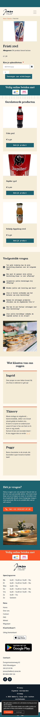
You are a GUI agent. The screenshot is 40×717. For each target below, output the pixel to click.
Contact (6, 614)
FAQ (4, 617)
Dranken (9, 18)
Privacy (20, 688)
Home (4, 18)
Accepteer (8, 712)
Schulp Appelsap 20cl (16, 229)
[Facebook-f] (5, 679)
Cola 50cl (10, 133)
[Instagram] (10, 679)
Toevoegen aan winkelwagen (19, 76)
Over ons (6, 611)
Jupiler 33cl (11, 181)
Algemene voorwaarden (20, 691)
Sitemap (20, 694)
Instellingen (19, 712)
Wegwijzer (6, 624)
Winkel (5, 620)
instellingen (29, 708)
